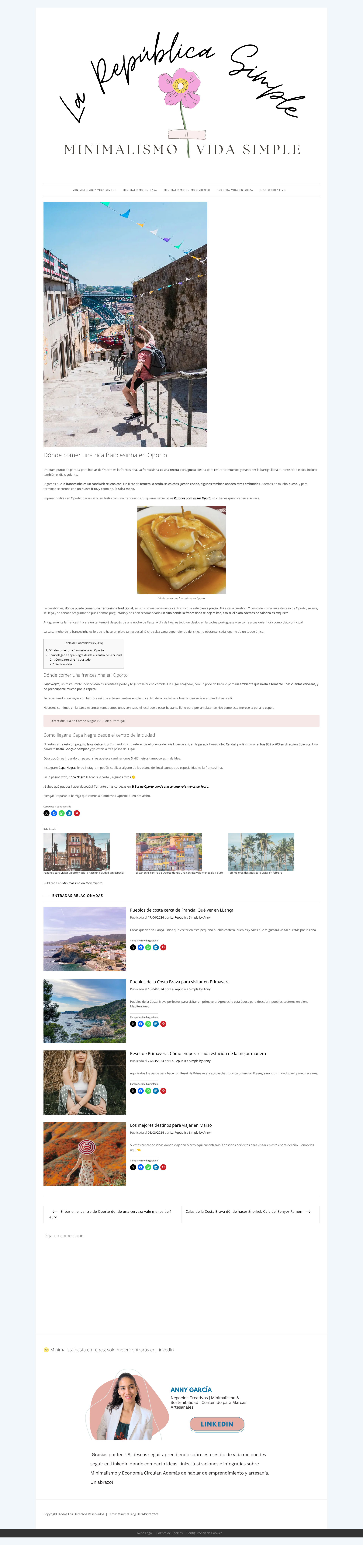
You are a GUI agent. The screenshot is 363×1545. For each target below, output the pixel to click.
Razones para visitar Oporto (193, 498)
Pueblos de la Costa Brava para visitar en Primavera (180, 982)
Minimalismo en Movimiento (187, 190)
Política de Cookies (169, 1533)
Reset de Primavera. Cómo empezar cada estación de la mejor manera (198, 1053)
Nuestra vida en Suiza (235, 190)
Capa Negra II (78, 777)
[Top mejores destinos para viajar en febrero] (272, 852)
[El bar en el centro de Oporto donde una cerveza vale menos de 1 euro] (180, 852)
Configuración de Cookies (204, 1533)
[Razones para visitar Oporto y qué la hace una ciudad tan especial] (87, 852)
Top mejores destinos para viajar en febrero (255, 873)
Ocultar (97, 643)
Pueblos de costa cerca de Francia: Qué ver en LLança (181, 910)
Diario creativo (273, 190)
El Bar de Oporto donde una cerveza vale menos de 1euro (170, 786)
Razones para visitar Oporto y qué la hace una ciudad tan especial (83, 873)
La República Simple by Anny (190, 917)
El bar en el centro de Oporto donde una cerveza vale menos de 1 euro (179, 873)
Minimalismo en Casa (140, 190)
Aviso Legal (145, 1533)
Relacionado (61, 664)
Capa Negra (67, 768)
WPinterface (149, 1514)
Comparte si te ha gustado (70, 660)
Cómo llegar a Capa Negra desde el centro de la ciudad (84, 655)
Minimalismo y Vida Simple (94, 190)
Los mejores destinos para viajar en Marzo (171, 1125)
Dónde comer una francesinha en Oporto (75, 650)
